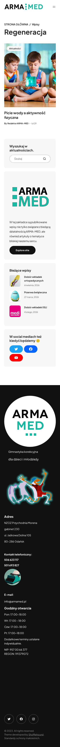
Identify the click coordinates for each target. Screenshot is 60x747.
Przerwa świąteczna (35, 292)
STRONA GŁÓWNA (16, 24)
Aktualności (15, 48)
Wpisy (35, 24)
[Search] (45, 158)
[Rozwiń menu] (54, 7)
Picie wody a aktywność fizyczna (25, 115)
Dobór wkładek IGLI (35, 307)
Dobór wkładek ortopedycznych (34, 278)
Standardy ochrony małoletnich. (22, 738)
